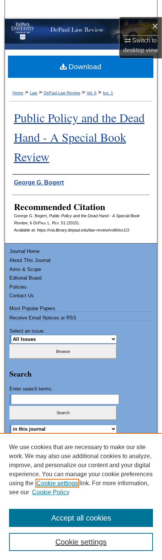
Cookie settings (57, 483)
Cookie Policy (50, 492)
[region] (81, 496)
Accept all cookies (81, 518)
